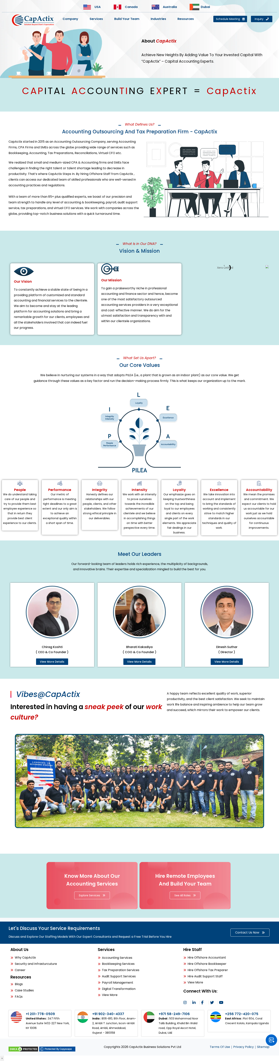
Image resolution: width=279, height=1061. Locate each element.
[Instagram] (186, 1002)
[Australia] (156, 7)
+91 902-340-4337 (108, 1013)
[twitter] (213, 1002)
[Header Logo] (33, 20)
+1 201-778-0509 (40, 1013)
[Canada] (118, 7)
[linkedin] (195, 1002)
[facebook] (204, 1002)
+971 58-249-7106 (174, 1013)
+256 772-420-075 (241, 1013)
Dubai (205, 7)
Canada (131, 7)
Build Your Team (126, 19)
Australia (170, 7)
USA (98, 7)
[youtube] (222, 1002)
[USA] (88, 7)
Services (96, 19)
